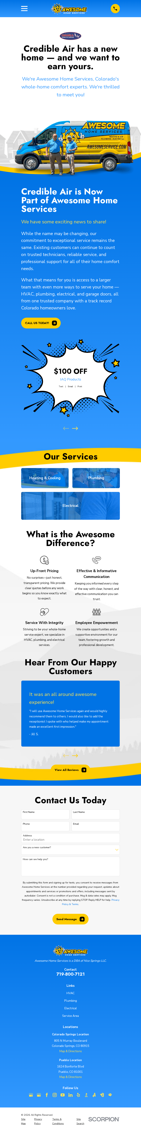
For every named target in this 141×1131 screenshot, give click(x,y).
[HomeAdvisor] (110, 1095)
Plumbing (70, 1001)
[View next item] (75, 428)
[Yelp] (78, 1095)
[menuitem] (25, 1121)
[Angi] (94, 1095)
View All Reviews (67, 770)
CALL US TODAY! (37, 323)
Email (70, 386)
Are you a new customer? (37, 847)
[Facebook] (47, 1095)
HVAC (70, 993)
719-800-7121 (70, 974)
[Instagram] (55, 1095)
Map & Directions (70, 1051)
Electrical (70, 1008)
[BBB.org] (86, 1095)
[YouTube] (63, 1095)
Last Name (79, 812)
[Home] (69, 8)
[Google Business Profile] (31, 1095)
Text (61, 386)
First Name (29, 812)
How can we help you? (35, 859)
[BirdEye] (102, 1095)
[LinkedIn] (70, 1095)
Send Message (66, 919)
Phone (26, 824)
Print (80, 386)
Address (27, 835)
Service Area (70, 1016)
